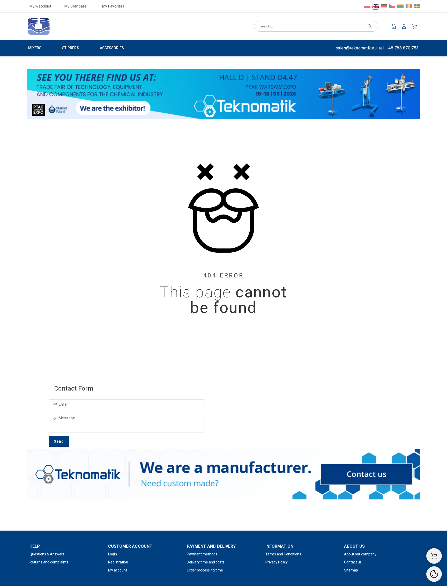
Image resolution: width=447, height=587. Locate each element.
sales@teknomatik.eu (356, 48)
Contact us (353, 562)
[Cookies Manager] (434, 574)
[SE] (417, 6)
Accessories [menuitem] (112, 48)
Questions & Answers (46, 554)
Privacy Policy (276, 562)
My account (117, 570)
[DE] (384, 6)
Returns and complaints (48, 562)
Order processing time (205, 570)
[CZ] (392, 6)
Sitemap (351, 570)
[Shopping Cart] (434, 556)
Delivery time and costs (206, 562)
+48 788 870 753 (402, 48)
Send (59, 441)
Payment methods (202, 554)
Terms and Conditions (283, 554)
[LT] (400, 6)
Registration (118, 562)
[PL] (367, 6)
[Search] (370, 26)
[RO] (409, 6)
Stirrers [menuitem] (70, 48)
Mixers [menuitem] (34, 48)
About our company (360, 554)
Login (112, 554)
